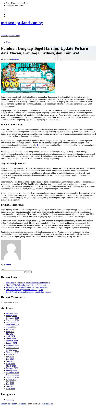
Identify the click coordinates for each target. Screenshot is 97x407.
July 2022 (10, 382)
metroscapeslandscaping (22, 22)
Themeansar (48, 404)
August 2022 (11, 379)
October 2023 (11, 350)
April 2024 (10, 336)
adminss (7, 264)
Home (8, 42)
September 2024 (12, 325)
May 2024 (10, 334)
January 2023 (11, 370)
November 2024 (12, 320)
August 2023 (11, 354)
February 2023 (12, 368)
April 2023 (10, 363)
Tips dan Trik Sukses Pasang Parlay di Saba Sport (26, 285)
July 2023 (10, 357)
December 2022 (12, 373)
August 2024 (11, 327)
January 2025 (11, 316)
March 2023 (11, 366)
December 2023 (12, 345)
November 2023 (12, 348)
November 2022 (12, 375)
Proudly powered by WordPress (14, 404)
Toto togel (41, 145)
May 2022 (10, 386)
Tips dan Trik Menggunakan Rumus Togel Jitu (24, 290)
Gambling (15, 59)
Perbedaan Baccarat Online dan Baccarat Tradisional (27, 287)
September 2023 (12, 352)
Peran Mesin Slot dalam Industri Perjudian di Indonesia (28, 283)
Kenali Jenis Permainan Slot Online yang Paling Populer (28, 292)
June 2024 (10, 332)
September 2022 (12, 377)
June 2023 (10, 359)
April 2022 (10, 389)
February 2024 (12, 341)
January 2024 (11, 343)
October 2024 (11, 322)
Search (3, 269)
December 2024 (12, 318)
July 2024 (10, 329)
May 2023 (10, 361)
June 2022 (10, 384)
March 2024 (11, 338)
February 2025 (12, 313)
